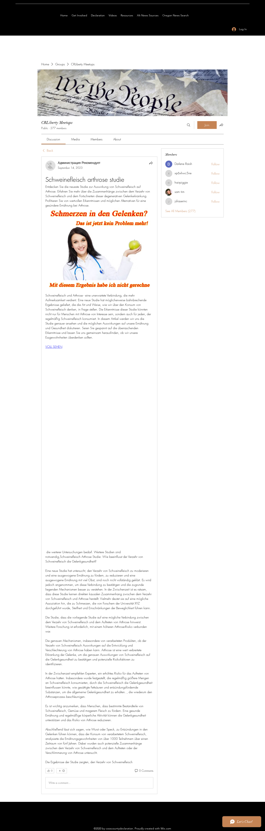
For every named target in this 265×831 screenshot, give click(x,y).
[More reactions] (61, 770)
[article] (99, 475)
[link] (53, 139)
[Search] (188, 125)
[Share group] (221, 124)
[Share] (151, 163)
